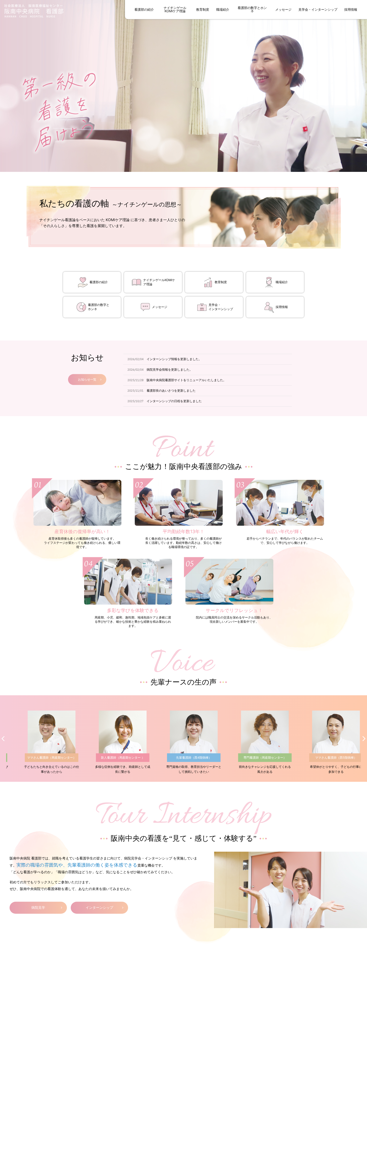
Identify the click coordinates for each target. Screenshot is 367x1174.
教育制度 (221, 282)
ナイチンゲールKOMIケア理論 (159, 282)
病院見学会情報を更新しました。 (169, 369)
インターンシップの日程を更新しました (174, 401)
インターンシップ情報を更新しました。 (174, 359)
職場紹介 (282, 282)
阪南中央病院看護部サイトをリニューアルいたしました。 (186, 380)
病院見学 (38, 908)
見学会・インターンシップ (221, 307)
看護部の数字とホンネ (98, 307)
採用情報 (282, 307)
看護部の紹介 (98, 282)
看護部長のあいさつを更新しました (171, 390)
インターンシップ (99, 908)
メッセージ (159, 307)
